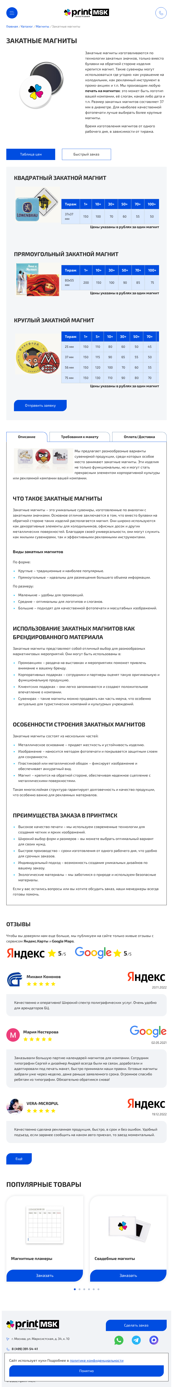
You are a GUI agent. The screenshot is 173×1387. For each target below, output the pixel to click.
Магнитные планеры (31, 1258)
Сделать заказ (136, 1325)
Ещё (19, 1158)
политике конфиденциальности (96, 1360)
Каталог (27, 26)
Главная (12, 26)
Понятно (86, 1370)
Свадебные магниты (115, 1258)
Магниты (42, 26)
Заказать (44, 1275)
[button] (75, 1289)
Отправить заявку (40, 405)
